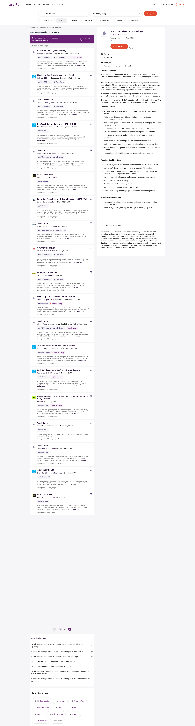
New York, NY (44, 27)
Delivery (62, 701)
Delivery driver (57, 714)
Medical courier (43, 701)
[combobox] (64, 13)
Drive (74, 707)
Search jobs (34, 27)
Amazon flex (79, 701)
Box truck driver (43, 707)
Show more (81, 65)
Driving (40, 714)
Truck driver (41, 721)
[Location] (115, 13)
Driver (61, 707)
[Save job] (91, 51)
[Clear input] (87, 13)
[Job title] (62, 13)
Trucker (75, 714)
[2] (69, 629)
